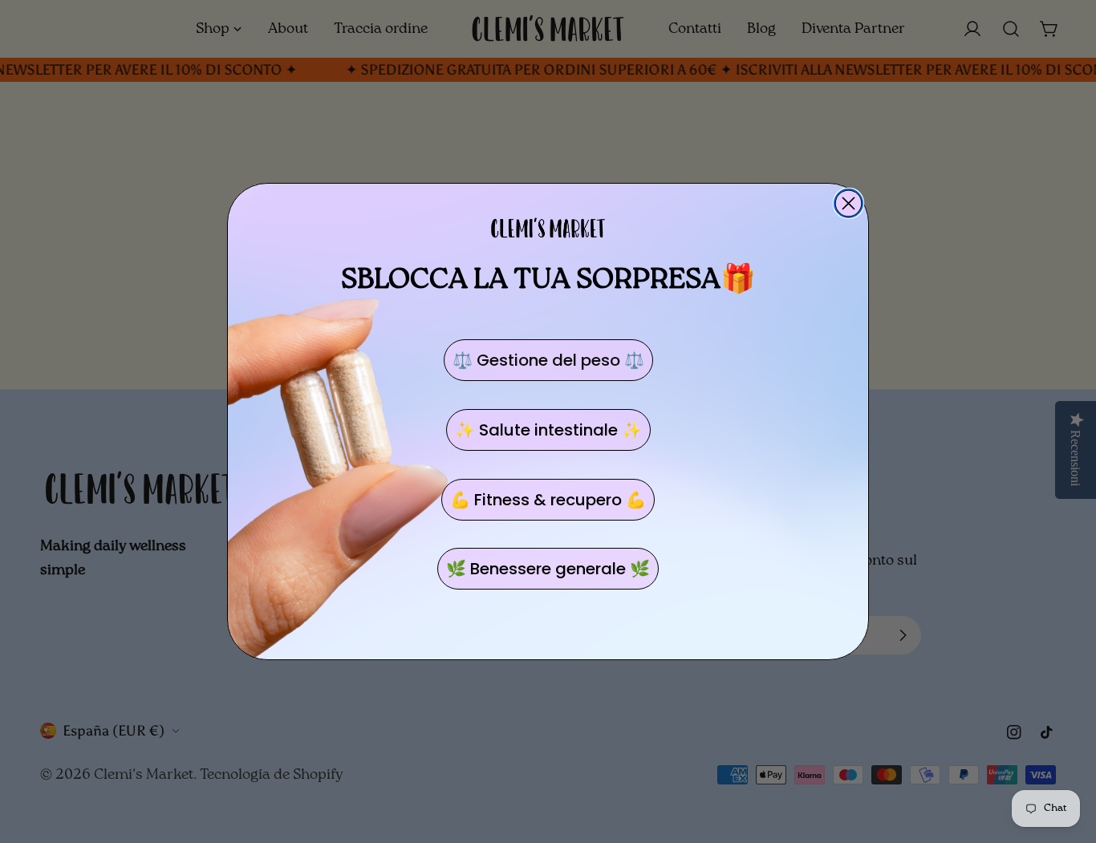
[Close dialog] (848, 203)
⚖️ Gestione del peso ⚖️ (548, 360)
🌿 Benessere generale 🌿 (548, 568)
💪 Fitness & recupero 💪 (548, 499)
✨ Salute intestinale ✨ (548, 430)
